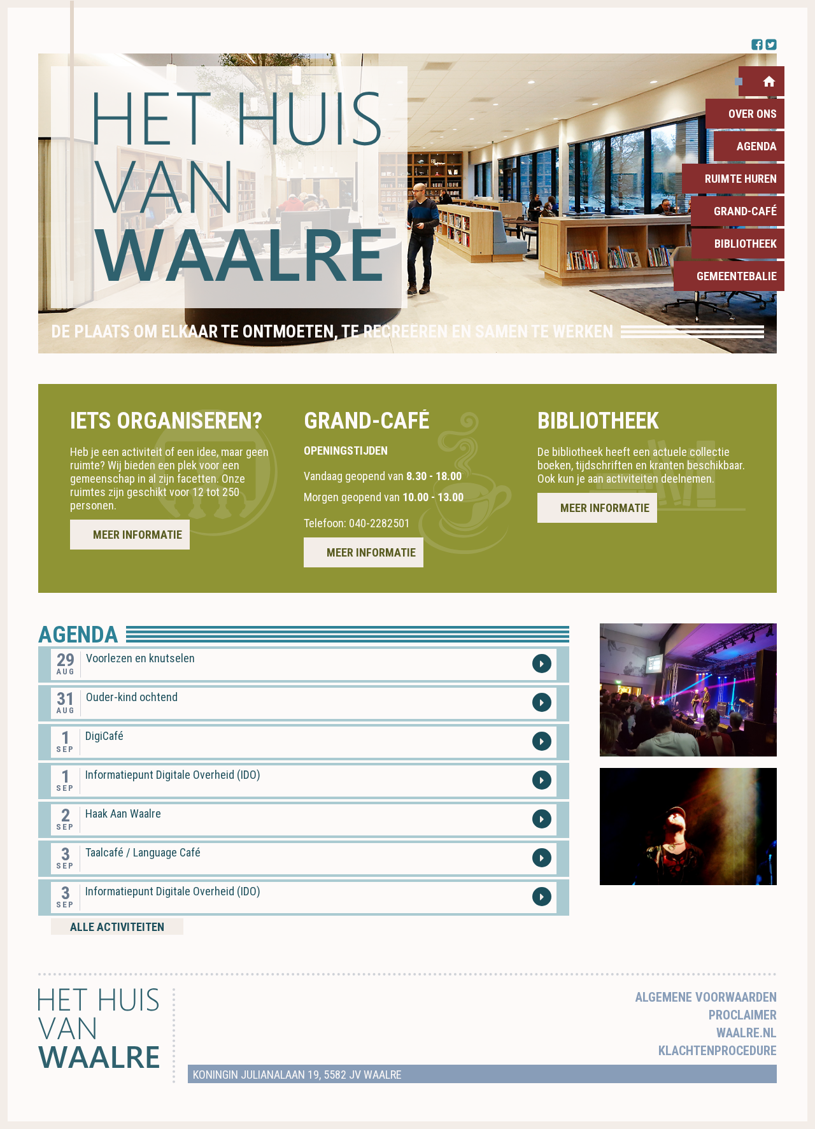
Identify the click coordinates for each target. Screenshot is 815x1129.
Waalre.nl (746, 1032)
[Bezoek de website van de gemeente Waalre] (98, 1064)
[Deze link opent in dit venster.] (229, 187)
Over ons (752, 113)
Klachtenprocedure (717, 1050)
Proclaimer (743, 1015)
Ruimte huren (741, 178)
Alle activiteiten (117, 927)
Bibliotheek (745, 243)
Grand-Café (745, 211)
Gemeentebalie (737, 276)
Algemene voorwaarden (706, 997)
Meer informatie (137, 534)
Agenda (757, 146)
